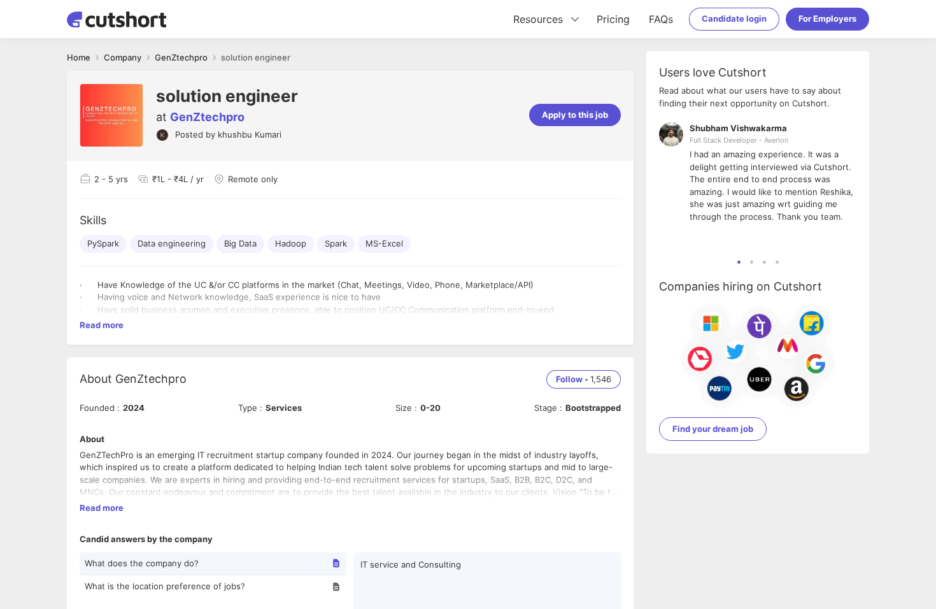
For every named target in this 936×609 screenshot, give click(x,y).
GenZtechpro (207, 117)
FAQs (661, 19)
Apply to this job (575, 115)
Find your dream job (712, 429)
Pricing (613, 19)
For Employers (827, 18)
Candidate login (734, 18)
